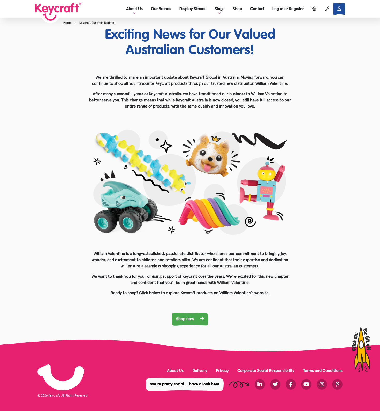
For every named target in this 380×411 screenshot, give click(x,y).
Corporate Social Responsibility (265, 370)
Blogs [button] (219, 9)
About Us (175, 370)
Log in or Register (288, 9)
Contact (257, 9)
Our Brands (161, 9)
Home (67, 23)
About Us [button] (134, 9)
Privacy (222, 370)
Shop (237, 9)
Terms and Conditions (323, 370)
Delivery (199, 370)
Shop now (185, 319)
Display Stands (192, 9)
